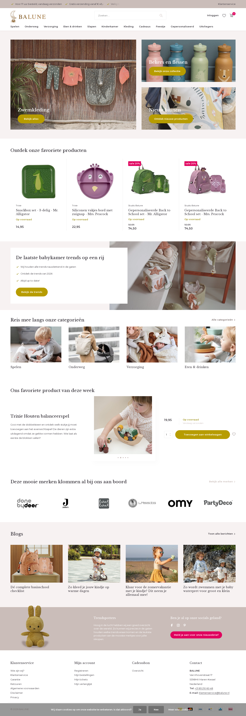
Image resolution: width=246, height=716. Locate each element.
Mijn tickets (81, 679)
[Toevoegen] (56, 226)
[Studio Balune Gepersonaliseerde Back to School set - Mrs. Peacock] (207, 181)
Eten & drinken (72, 26)
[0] (230, 15)
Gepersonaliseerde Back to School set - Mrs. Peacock (205, 212)
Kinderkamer (110, 26)
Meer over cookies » (180, 709)
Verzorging (51, 26)
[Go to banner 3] (189, 108)
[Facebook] (171, 625)
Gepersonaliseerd (182, 26)
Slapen (91, 26)
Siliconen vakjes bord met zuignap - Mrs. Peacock (92, 212)
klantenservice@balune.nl (214, 692)
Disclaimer (16, 692)
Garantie (15, 679)
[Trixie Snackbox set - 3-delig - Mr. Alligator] (38, 181)
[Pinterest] (184, 625)
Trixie (18, 205)
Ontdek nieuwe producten (171, 118)
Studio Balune (135, 205)
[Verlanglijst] (224, 15)
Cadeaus (145, 26)
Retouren (16, 684)
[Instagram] (178, 625)
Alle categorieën (222, 319)
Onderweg (31, 26)
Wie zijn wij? (17, 670)
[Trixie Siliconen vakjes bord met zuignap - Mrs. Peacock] (94, 181)
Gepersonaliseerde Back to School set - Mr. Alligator (149, 212)
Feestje (160, 26)
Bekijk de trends (31, 292)
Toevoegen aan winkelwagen (203, 434)
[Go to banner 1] (73, 85)
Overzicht (138, 670)
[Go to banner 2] (189, 61)
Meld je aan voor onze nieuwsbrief (196, 634)
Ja (139, 709)
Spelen (14, 26)
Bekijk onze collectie (167, 71)
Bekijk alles (31, 118)
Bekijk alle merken (221, 481)
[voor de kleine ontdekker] (32, 15)
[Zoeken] (161, 15)
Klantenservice (227, 4)
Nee (156, 709)
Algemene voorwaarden (24, 688)
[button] (118, 457)
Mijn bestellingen (84, 675)
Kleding (129, 26)
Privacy (14, 697)
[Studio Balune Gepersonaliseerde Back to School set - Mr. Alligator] (151, 181)
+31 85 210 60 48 (204, 688)
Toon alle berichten (220, 533)
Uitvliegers (206, 26)
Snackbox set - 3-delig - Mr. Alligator (37, 212)
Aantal (169, 434)
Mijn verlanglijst (83, 684)
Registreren (81, 670)
